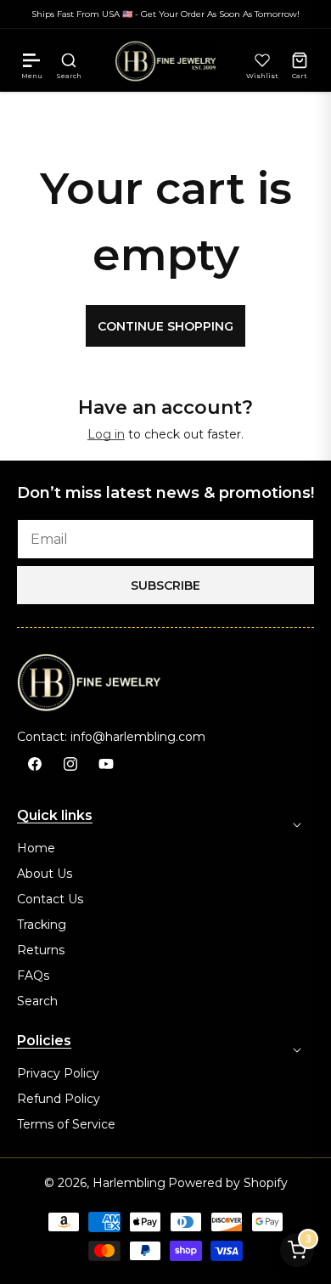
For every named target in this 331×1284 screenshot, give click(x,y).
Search (37, 1001)
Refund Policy (58, 1098)
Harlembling (129, 1183)
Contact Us (50, 899)
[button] (31, 60)
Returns (41, 950)
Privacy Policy (58, 1073)
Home (36, 848)
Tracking (41, 924)
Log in (106, 434)
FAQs (33, 975)
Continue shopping (165, 326)
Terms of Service (66, 1124)
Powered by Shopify (228, 1183)
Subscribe (165, 585)
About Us (44, 873)
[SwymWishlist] (262, 60)
